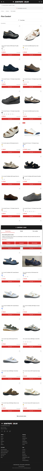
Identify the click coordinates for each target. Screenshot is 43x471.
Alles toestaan (34, 243)
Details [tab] (21, 231)
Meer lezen (4, 239)
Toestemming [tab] (7, 231)
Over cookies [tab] (35, 231)
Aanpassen (21, 243)
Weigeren (8, 243)
